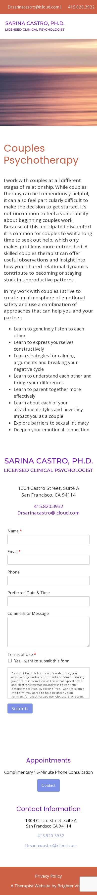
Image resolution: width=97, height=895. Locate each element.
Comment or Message (28, 613)
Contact (48, 785)
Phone (13, 572)
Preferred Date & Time (28, 592)
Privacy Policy (48, 876)
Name (14, 531)
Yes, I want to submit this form (41, 661)
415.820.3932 (48, 506)
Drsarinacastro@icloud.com (48, 513)
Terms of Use (21, 654)
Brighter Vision (72, 886)
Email (14, 551)
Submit (20, 708)
